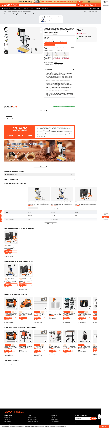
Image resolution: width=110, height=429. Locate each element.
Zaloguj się (105, 217)
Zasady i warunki (54, 419)
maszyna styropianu (10, 364)
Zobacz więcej (50, 223)
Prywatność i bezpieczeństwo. (61, 426)
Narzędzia (9, 11)
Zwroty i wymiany (7, 419)
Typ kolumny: (46, 62)
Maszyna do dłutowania (26, 11)
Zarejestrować (105, 219)
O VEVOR (53, 417)
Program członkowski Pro (33, 419)
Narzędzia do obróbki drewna (17, 11)
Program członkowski (32, 417)
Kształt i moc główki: (48, 50)
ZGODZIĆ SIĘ (103, 426)
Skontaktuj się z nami (8, 417)
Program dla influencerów (33, 421)
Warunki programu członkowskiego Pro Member (60, 423)
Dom (5, 11)
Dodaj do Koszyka (56, 208)
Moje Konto (6, 423)
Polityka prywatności (55, 421)
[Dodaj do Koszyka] (16, 242)
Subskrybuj (93, 418)
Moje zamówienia (7, 421)
